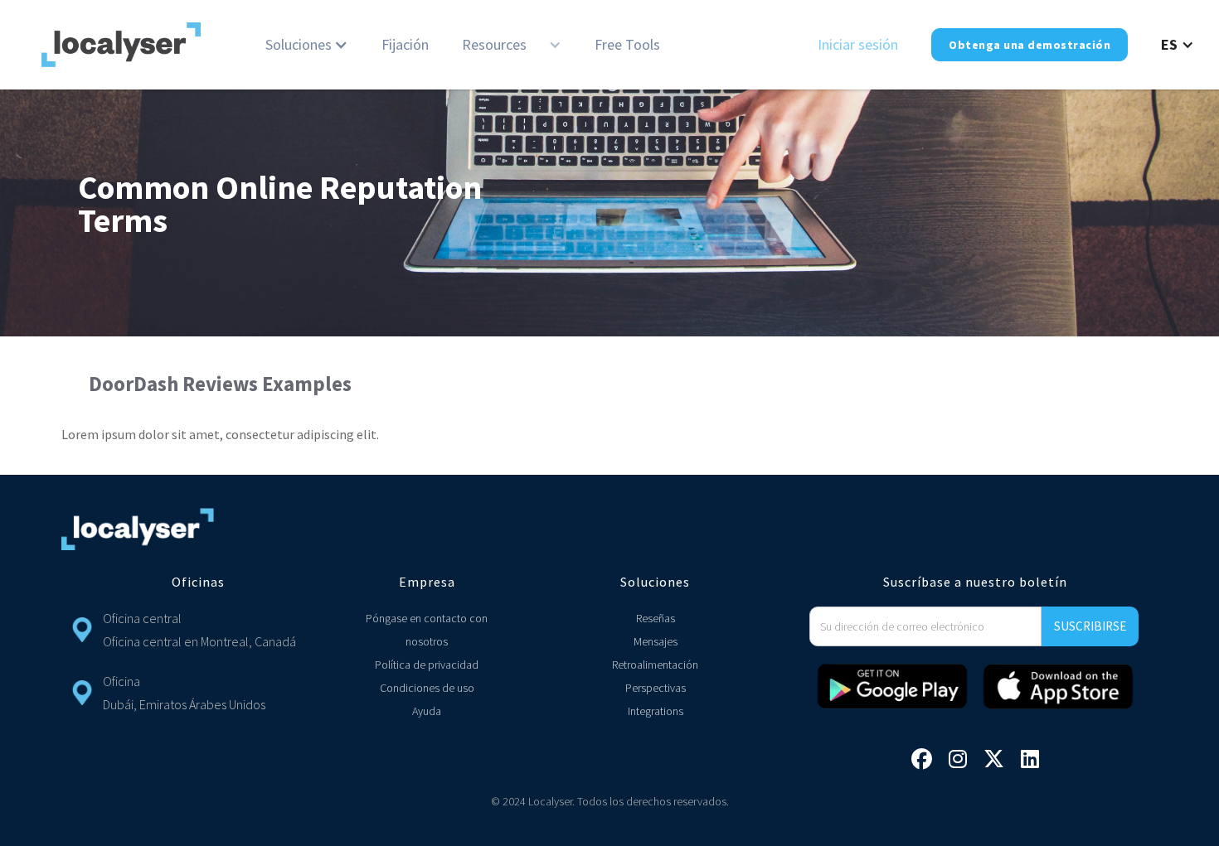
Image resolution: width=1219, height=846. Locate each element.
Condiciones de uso (427, 687)
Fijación (405, 44)
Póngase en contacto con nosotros (427, 630)
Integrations (655, 710)
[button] (307, 44)
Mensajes (655, 641)
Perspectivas (655, 687)
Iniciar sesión (858, 44)
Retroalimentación (655, 664)
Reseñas (655, 618)
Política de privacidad (426, 664)
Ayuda (426, 710)
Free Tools (627, 44)
